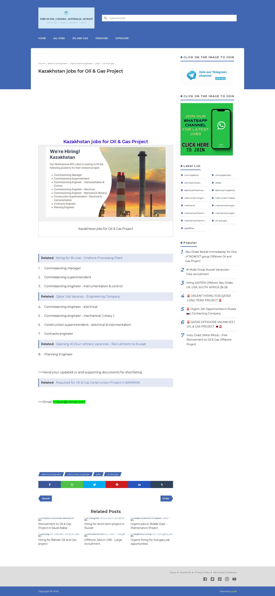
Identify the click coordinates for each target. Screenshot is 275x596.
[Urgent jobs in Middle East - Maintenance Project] (152, 519)
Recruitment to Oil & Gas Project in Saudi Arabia (54, 526)
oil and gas (112, 474)
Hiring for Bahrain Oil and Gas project (57, 541)
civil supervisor (223, 175)
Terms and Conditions (225, 572)
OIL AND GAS (80, 38)
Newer (46, 498)
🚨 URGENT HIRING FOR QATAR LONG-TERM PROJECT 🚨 (209, 298)
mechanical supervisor (226, 213)
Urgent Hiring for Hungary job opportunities (150, 541)
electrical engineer (51, 474)
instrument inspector (226, 197)
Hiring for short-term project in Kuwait (104, 526)
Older (165, 498)
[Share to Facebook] (49, 484)
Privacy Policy (202, 572)
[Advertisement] (105, 108)
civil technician (192, 182)
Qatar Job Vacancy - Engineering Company (88, 296)
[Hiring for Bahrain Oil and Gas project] (59, 535)
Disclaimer (185, 572)
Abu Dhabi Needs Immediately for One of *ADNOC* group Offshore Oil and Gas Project (211, 256)
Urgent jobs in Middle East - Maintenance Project (149, 526)
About (172, 572)
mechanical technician (195, 220)
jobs (98, 474)
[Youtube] (234, 580)
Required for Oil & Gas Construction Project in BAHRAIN (98, 382)
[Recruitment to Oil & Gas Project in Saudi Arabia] (59, 519)
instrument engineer (78, 474)
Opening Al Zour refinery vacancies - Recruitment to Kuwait (101, 344)
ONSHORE (101, 38)
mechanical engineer (226, 205)
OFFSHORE (122, 38)
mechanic (189, 205)
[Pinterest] (219, 580)
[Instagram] (227, 580)
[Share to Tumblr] (162, 484)
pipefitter (189, 228)
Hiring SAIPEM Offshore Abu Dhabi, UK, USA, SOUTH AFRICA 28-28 (209, 285)
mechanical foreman (195, 213)
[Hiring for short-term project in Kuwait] (105, 519)
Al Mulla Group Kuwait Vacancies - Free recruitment (208, 272)
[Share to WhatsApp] (72, 484)
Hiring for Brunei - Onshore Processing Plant (89, 258)
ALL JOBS (59, 38)
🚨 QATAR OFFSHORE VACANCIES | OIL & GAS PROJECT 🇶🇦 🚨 (211, 324)
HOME (42, 38)
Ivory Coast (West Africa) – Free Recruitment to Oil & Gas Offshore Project (209, 339)
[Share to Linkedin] (139, 484)
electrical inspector (225, 190)
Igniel (234, 591)
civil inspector (191, 175)
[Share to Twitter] (94, 484)
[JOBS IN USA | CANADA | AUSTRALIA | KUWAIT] (66, 17)
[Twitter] (212, 580)
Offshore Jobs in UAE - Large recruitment (103, 541)
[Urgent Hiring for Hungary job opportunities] (152, 535)
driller (218, 182)
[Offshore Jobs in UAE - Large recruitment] (105, 535)
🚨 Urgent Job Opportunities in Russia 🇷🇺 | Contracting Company (211, 311)
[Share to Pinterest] (117, 484)
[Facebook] (205, 580)
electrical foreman (194, 190)
